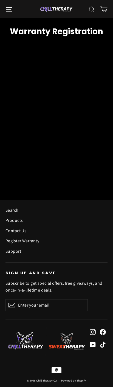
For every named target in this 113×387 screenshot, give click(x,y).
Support (13, 251)
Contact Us (15, 231)
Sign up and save (30, 273)
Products (14, 220)
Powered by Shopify (73, 380)
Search (12, 210)
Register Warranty (22, 241)
